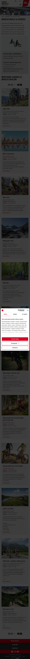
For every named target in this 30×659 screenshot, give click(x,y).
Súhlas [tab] (5, 314)
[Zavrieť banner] (27, 310)
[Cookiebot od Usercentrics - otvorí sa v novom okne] (18, 310)
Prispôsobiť (14, 343)
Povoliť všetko (15, 339)
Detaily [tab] (15, 314)
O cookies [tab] (24, 314)
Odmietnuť (15, 347)
